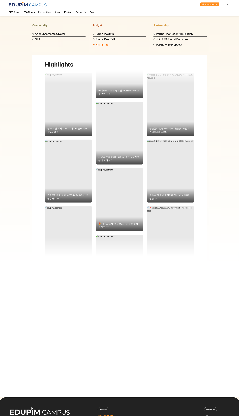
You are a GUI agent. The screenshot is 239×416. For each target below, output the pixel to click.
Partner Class (44, 12)
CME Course (14, 12)
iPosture (68, 12)
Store (57, 12)
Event (92, 12)
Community (81, 12)
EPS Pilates (29, 12)
